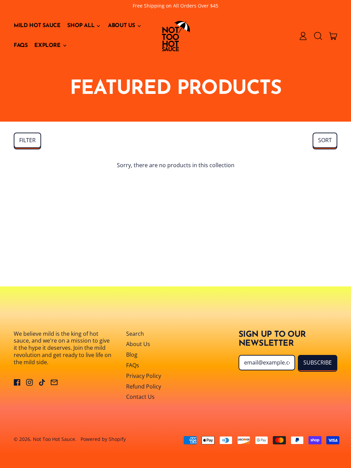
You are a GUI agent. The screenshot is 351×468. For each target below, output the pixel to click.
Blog (131, 354)
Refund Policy (143, 386)
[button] (318, 35)
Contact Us (140, 397)
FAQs (20, 45)
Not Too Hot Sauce (54, 439)
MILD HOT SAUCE (37, 25)
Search (135, 333)
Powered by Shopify (103, 439)
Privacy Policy (143, 376)
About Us (138, 344)
